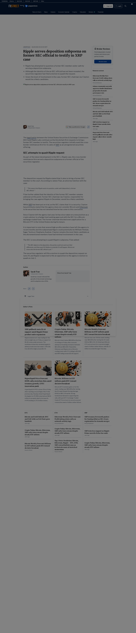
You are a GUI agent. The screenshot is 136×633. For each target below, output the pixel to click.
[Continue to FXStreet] (132, 4)
